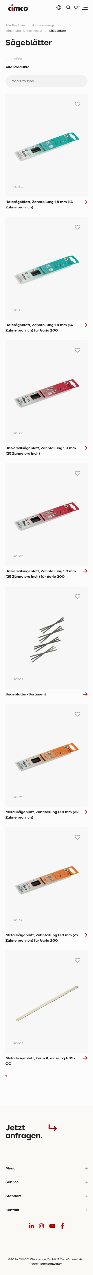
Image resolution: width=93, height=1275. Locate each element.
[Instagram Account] (41, 1226)
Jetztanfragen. (23, 1132)
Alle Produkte (15, 25)
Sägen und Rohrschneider (23, 31)
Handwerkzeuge (43, 25)
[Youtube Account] (52, 1226)
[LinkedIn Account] (31, 1226)
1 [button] (6, 1076)
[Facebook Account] (62, 1226)
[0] (76, 8)
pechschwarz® (51, 1264)
